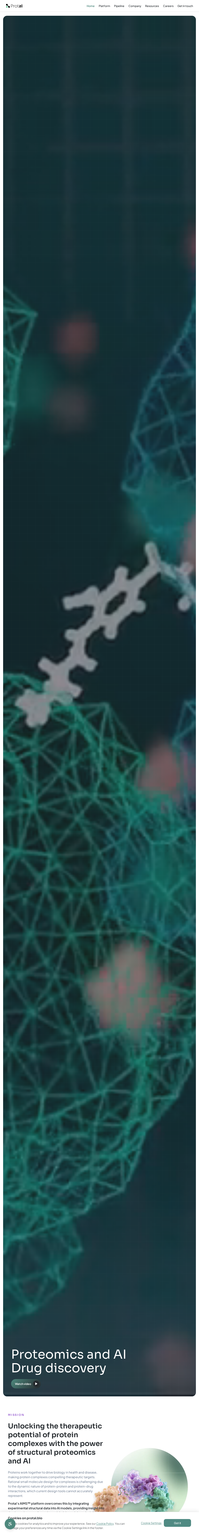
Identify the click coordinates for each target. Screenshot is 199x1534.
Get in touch (185, 6)
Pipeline (119, 6)
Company (134, 6)
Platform (104, 6)
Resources (152, 6)
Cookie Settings (151, 1523)
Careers (168, 6)
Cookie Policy (105, 1523)
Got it (177, 1523)
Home (91, 6)
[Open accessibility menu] (10, 1523)
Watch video (23, 1383)
